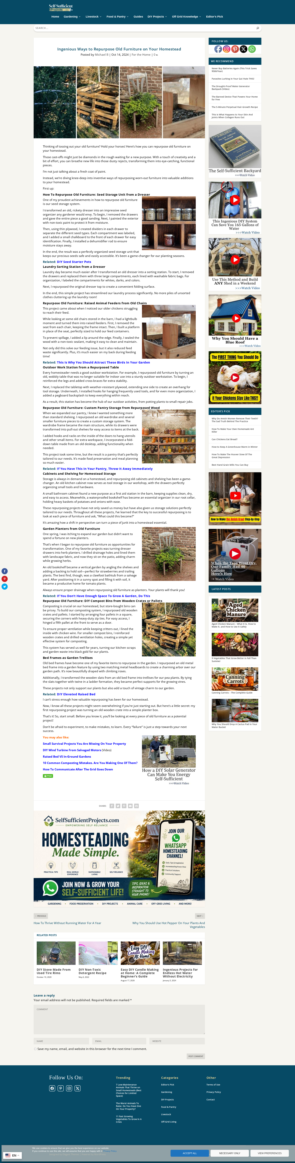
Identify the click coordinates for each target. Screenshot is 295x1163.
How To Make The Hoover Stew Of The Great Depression (232, 456)
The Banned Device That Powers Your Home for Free (235, 98)
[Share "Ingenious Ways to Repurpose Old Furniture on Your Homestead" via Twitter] (118, 806)
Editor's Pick (167, 1084)
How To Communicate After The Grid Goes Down (78, 769)
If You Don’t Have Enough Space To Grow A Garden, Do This (103, 596)
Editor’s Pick (214, 16)
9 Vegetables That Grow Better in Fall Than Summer (234, 659)
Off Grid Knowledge (185, 16)
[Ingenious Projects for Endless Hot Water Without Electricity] (182, 953)
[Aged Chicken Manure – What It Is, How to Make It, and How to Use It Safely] (235, 611)
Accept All (190, 1153)
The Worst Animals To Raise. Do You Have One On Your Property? (128, 1106)
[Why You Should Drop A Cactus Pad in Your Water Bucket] (235, 711)
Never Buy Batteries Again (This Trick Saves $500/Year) (234, 70)
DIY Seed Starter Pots (74, 262)
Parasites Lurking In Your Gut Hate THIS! (233, 78)
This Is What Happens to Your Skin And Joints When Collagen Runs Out (232, 116)
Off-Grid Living (168, 1121)
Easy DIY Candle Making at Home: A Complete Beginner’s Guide (140, 972)
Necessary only (229, 1153)
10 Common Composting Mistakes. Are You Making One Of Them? (90, 763)
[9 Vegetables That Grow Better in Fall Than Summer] (235, 645)
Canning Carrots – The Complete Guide (232, 692)
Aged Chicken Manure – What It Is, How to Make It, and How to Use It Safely (234, 625)
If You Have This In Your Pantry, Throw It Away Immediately (105, 469)
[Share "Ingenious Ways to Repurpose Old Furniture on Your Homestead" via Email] (130, 806)
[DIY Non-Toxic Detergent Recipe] (98, 953)
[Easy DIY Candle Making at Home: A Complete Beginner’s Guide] (140, 953)
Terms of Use (213, 1084)
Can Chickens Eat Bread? (224, 439)
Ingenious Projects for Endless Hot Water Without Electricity (180, 972)
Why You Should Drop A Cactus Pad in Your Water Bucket (234, 725)
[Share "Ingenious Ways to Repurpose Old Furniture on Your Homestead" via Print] (136, 806)
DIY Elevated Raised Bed (76, 694)
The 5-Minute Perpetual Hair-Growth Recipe (235, 107)
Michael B (101, 55)
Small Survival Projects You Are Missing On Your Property (84, 744)
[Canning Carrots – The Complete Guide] (235, 679)
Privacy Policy (110, 1151)
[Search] (258, 28)
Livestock (92, 16)
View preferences (270, 1153)
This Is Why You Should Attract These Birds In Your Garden (103, 362)
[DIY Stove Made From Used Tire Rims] (56, 953)
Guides (138, 16)
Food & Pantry (116, 16)
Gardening (71, 16)
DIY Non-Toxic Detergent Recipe (92, 971)
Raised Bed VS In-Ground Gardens (67, 757)
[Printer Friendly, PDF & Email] (48, 776)
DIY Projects (156, 16)
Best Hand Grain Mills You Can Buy (230, 464)
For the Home (141, 55)
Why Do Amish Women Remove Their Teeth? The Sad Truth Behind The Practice (235, 420)
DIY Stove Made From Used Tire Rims (54, 971)
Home (55, 16)
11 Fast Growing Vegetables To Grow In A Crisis (129, 1119)
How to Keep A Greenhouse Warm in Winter (235, 446)
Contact (210, 1099)
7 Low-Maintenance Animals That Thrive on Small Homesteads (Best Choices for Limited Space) (128, 1090)
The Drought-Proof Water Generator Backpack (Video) (231, 87)
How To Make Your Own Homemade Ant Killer (233, 430)
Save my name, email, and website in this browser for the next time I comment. (92, 1049)
